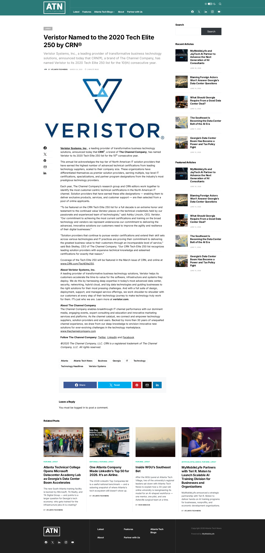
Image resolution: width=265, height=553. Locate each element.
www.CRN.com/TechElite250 (77, 263)
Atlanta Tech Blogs (156, 531)
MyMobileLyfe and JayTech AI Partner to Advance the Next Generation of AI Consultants (203, 57)
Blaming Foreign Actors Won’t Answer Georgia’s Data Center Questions (204, 80)
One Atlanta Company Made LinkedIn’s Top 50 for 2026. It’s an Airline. (109, 471)
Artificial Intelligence (191, 462)
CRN (101, 151)
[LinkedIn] (205, 12)
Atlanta (64, 360)
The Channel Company (133, 151)
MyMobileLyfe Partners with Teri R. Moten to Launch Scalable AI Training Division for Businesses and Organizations (199, 477)
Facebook (128, 337)
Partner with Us (132, 537)
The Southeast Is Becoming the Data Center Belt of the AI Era (205, 120)
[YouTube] (219, 12)
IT (127, 360)
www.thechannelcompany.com (78, 331)
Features (139, 462)
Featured (47, 462)
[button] (210, 3)
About (100, 537)
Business (102, 360)
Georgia (117, 360)
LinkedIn (112, 337)
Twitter (102, 337)
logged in (79, 407)
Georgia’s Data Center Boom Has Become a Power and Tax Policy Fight (203, 142)
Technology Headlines (72, 366)
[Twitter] (199, 12)
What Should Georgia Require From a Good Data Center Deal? (205, 100)
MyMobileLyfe (208, 534)
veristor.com (121, 299)
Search (179, 24)
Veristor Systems (97, 366)
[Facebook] (192, 12)
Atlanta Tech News (83, 360)
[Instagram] (212, 12)
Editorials (94, 462)
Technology (140, 360)
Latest (48, 28)
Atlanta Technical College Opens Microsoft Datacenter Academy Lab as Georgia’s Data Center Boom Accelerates (62, 474)
